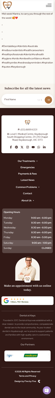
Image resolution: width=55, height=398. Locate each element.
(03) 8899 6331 (27, 129)
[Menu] (48, 5)
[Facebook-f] (11, 147)
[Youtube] (33, 147)
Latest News (27, 180)
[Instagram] (27, 147)
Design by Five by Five (25, 381)
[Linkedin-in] (44, 147)
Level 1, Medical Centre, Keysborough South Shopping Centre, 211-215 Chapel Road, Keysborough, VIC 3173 (27, 136)
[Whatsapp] (39, 147)
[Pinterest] (16, 147)
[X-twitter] (22, 147)
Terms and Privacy (27, 376)
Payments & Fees (27, 173)
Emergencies (28, 167)
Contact (27, 193)
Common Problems (26, 187)
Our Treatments (26, 161)
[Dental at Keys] (7, 5)
